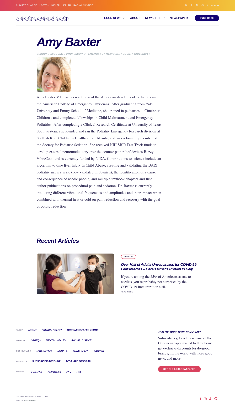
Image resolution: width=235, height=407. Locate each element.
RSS (79, 371)
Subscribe (207, 18)
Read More (127, 292)
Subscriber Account (46, 361)
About (135, 18)
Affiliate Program (78, 361)
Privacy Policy (52, 330)
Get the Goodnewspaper (179, 369)
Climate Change (26, 5)
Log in (215, 5)
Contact (36, 371)
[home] (42, 18)
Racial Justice (83, 5)
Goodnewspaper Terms (82, 330)
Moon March (30, 401)
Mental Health (61, 5)
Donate (62, 350)
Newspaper (179, 18)
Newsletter (155, 18)
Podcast (98, 350)
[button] (114, 18)
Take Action (44, 350)
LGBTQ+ (44, 5)
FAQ (68, 371)
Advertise (54, 371)
